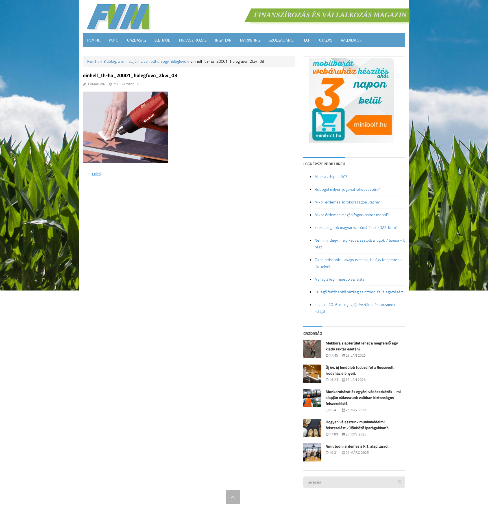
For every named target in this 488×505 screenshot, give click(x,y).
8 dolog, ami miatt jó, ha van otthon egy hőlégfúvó (144, 61)
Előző (96, 174)
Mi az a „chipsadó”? (331, 176)
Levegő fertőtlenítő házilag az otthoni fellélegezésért (359, 292)
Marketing (250, 40)
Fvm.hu (94, 40)
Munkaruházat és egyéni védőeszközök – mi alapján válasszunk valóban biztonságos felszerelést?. (363, 398)
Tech (306, 40)
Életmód (162, 40)
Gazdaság (136, 40)
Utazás (325, 40)
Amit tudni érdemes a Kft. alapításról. (357, 446)
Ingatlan (223, 40)
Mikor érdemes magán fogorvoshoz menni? (352, 215)
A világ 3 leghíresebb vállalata (339, 279)
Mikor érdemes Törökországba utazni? (347, 202)
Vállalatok (351, 40)
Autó (114, 40)
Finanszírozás (193, 40)
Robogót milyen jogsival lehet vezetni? (347, 189)
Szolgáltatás (281, 40)
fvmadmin (96, 84)
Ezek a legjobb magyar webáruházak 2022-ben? (356, 227)
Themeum (212, 497)
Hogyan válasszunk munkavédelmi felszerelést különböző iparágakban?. (357, 425)
